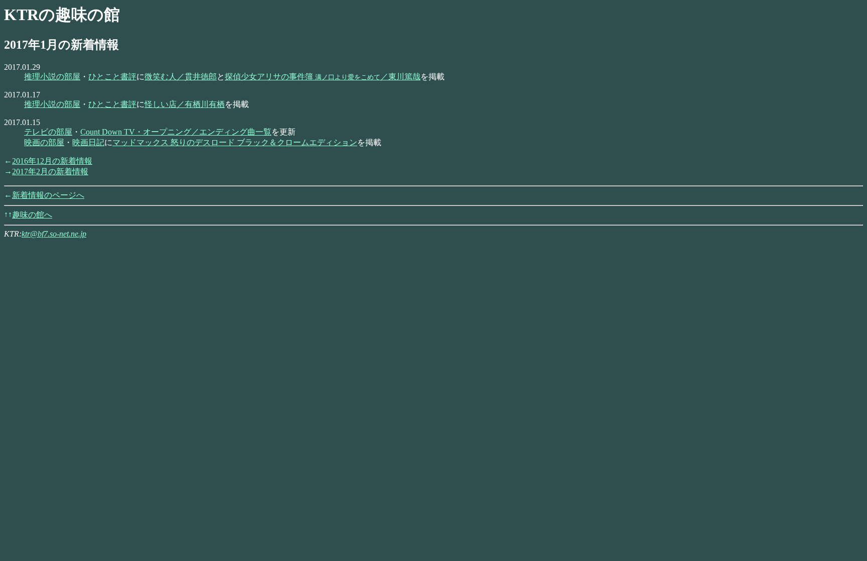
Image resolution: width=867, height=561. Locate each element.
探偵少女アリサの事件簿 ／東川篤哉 (322, 76)
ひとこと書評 (112, 76)
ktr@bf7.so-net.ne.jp (54, 234)
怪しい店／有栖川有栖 (184, 104)
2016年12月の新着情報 (52, 161)
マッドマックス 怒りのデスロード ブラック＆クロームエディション (234, 142)
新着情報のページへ (48, 195)
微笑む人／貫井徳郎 (180, 76)
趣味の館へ (32, 214)
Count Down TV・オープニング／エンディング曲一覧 (175, 132)
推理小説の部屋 (52, 76)
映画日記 (88, 142)
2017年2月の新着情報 (50, 171)
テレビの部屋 (48, 132)
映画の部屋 (44, 142)
